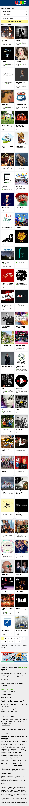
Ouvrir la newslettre (6, 697)
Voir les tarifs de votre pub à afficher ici (9, 650)
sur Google (5, 733)
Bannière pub (6, 725)
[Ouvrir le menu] (2, 3)
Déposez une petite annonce (10, 711)
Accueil (3, 8)
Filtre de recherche (7, 24)
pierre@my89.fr (18, 765)
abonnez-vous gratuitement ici (11, 749)
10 (5, 641)
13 (16, 641)
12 (12, 641)
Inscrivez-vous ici (6, 679)
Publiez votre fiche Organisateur (11, 709)
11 (9, 641)
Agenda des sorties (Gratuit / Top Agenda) (14, 719)
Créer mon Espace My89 (14, 21)
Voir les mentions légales (22, 802)
